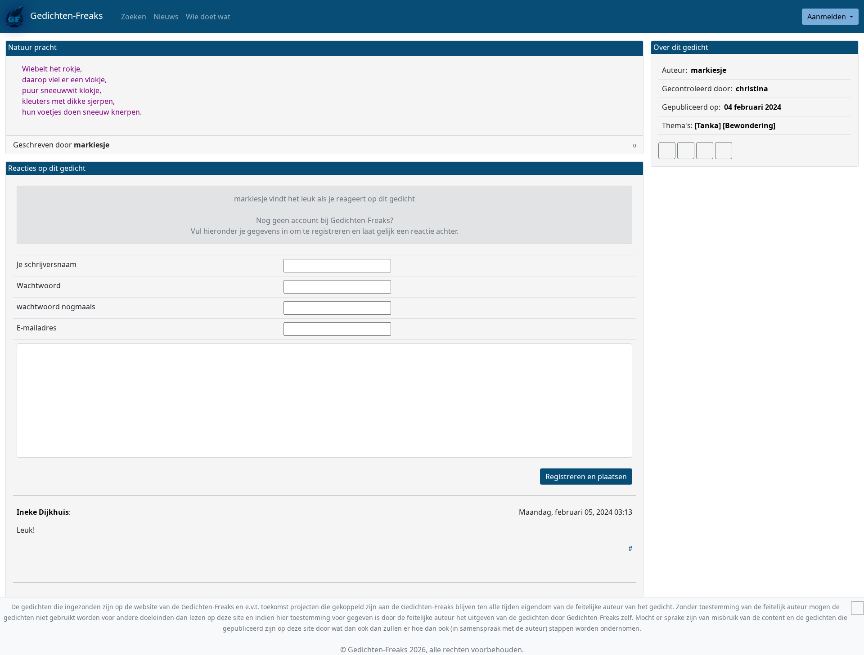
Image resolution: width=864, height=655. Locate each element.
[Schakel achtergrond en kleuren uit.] (633, 48)
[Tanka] (707, 125)
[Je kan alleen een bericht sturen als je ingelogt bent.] (723, 151)
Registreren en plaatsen (586, 476)
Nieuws (166, 17)
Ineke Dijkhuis (43, 512)
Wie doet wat (208, 17)
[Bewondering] (749, 125)
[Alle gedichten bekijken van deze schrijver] (704, 150)
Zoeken (132, 17)
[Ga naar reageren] (685, 150)
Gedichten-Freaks (63, 15)
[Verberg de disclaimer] (857, 608)
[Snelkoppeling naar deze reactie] (630, 548)
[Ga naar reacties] (666, 150)
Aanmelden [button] (827, 17)
